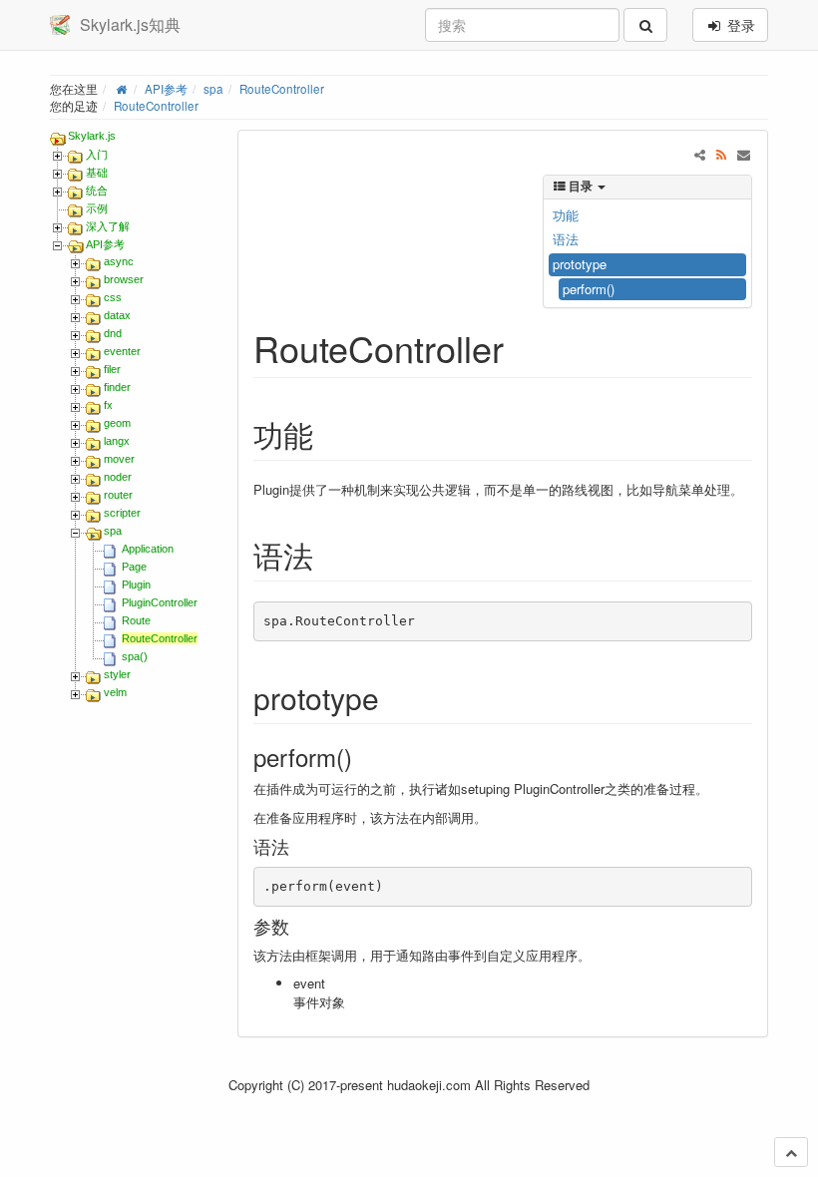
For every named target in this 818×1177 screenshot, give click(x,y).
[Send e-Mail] (743, 154)
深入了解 (108, 226)
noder (118, 477)
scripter (122, 513)
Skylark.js (92, 136)
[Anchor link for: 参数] (298, 926)
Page (134, 567)
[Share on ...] (699, 154)
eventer (122, 351)
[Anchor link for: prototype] (394, 697)
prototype (580, 263)
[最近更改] (721, 154)
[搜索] (645, 25)
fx (108, 405)
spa (213, 89)
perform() (588, 288)
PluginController (160, 602)
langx (117, 441)
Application (148, 549)
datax (117, 315)
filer (112, 369)
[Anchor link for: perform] (364, 756)
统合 (97, 190)
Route (136, 620)
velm (115, 692)
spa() (135, 656)
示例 (97, 208)
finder (117, 387)
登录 (739, 25)
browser (124, 279)
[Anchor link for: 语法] (328, 555)
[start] (121, 89)
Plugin (136, 584)
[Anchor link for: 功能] (328, 434)
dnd (113, 333)
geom (117, 423)
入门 (97, 155)
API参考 (166, 89)
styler (117, 674)
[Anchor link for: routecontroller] (522, 347)
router (118, 495)
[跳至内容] (791, 1152)
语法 (566, 238)
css (113, 297)
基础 (97, 173)
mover (119, 459)
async (119, 261)
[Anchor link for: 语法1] (298, 846)
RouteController (281, 89)
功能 (566, 214)
